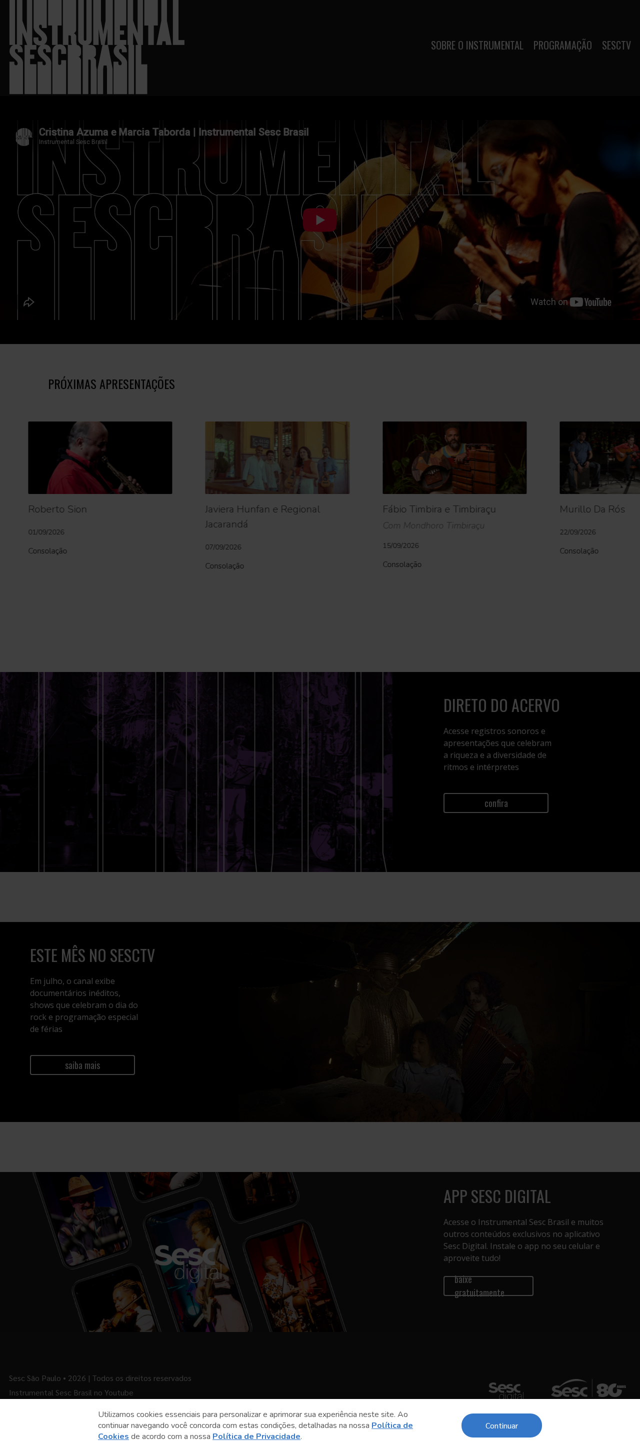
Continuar (502, 1425)
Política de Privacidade (256, 1436)
